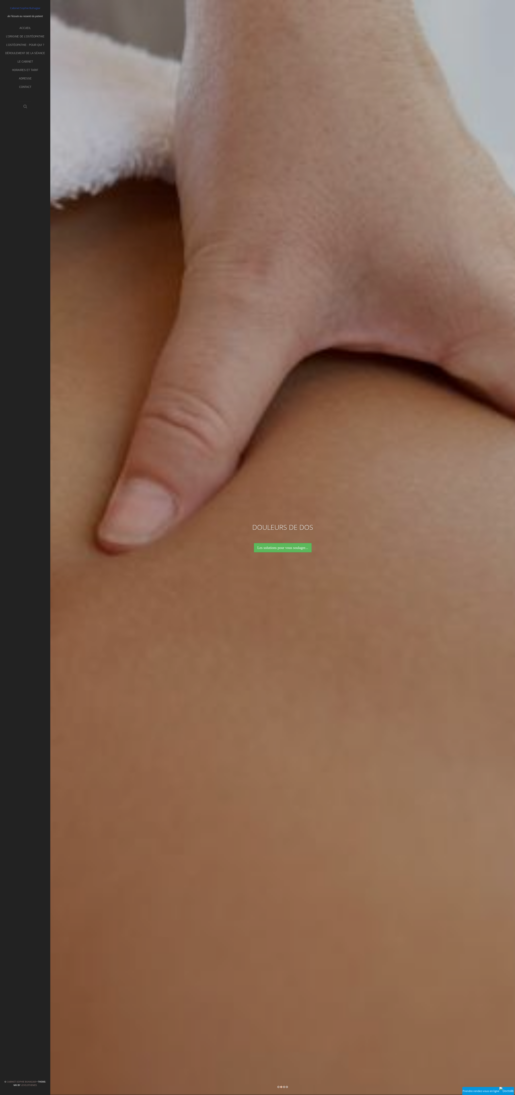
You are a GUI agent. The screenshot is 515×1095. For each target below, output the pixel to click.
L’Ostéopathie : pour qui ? (25, 44)
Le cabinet (25, 61)
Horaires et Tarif (25, 70)
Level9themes (29, 1085)
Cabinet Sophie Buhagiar (21, 1081)
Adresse (25, 78)
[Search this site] (25, 107)
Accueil (25, 28)
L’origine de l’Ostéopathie (25, 36)
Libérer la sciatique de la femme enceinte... (282, 548)
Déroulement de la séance (25, 53)
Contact (25, 86)
